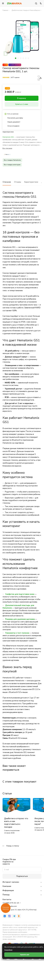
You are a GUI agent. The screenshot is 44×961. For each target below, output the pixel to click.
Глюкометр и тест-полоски (17, 633)
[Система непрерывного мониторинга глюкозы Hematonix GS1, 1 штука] (22, 37)
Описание (7, 182)
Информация (8, 890)
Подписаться (22, 876)
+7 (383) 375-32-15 (11, 903)
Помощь (6, 894)
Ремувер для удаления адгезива (20, 619)
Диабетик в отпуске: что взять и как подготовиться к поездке (16, 822)
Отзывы (17, 182)
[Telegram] (14, 916)
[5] (9, 77)
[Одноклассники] (19, 916)
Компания (7, 886)
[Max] (9, 916)
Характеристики (31, 182)
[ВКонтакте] (5, 916)
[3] (6, 77)
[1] (3, 77)
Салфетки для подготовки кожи (19, 594)
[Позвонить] (40, 3)
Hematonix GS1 (8, 137)
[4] (7, 77)
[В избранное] (39, 76)
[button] (15, 58)
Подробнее (8, 950)
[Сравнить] (39, 79)
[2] (4, 77)
